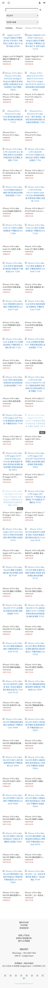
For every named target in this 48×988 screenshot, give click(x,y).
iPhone (19, 28)
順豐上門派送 (24, 935)
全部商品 (9, 28)
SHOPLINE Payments (27, 983)
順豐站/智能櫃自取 (24, 938)
